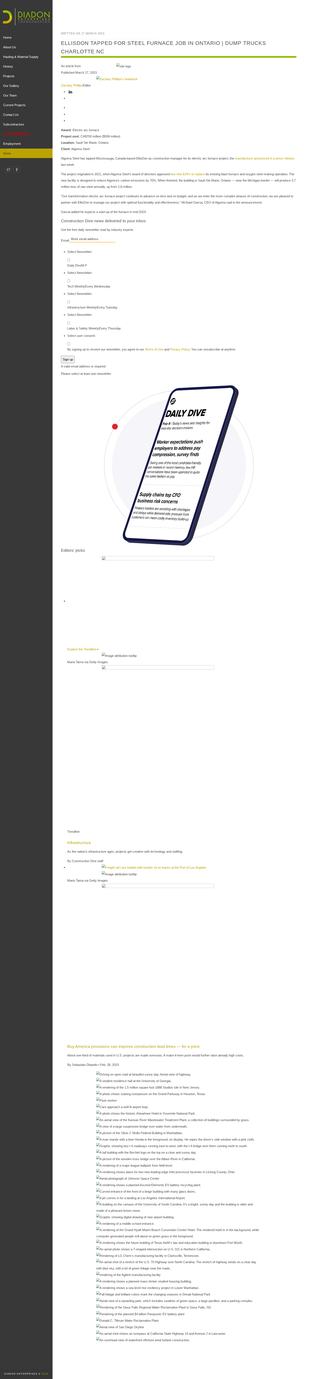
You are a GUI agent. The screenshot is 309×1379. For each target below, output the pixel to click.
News (7, 153)
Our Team (10, 95)
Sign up (68, 359)
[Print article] (70, 114)
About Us (9, 47)
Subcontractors (13, 124)
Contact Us (11, 114)
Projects (9, 76)
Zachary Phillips (72, 85)
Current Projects (14, 105)
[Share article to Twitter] (70, 107)
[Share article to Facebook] (70, 98)
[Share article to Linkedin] (70, 91)
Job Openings (16, 134)
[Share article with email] (70, 120)
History (8, 66)
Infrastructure (79, 842)
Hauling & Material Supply (20, 57)
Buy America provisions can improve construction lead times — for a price (133, 1046)
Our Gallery (11, 86)
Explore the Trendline (83, 649)
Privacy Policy (180, 349)
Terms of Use (154, 349)
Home (7, 37)
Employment (12, 143)
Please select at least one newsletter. (86, 373)
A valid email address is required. (83, 366)
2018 (45, 1373)
